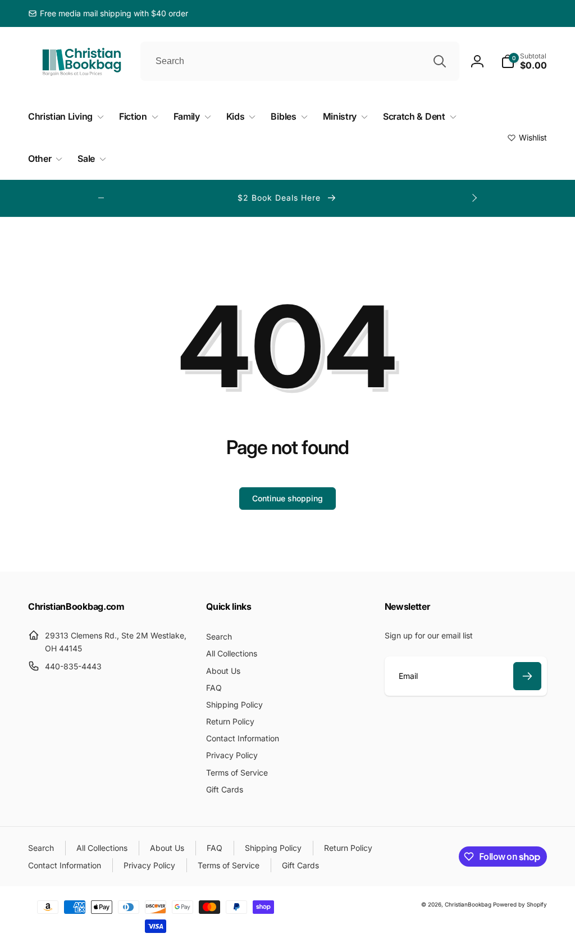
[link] (108, 13)
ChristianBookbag (468, 904)
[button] (524, 61)
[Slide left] (101, 198)
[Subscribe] (527, 676)
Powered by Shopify (520, 904)
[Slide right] (474, 198)
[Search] (439, 61)
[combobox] (299, 61)
